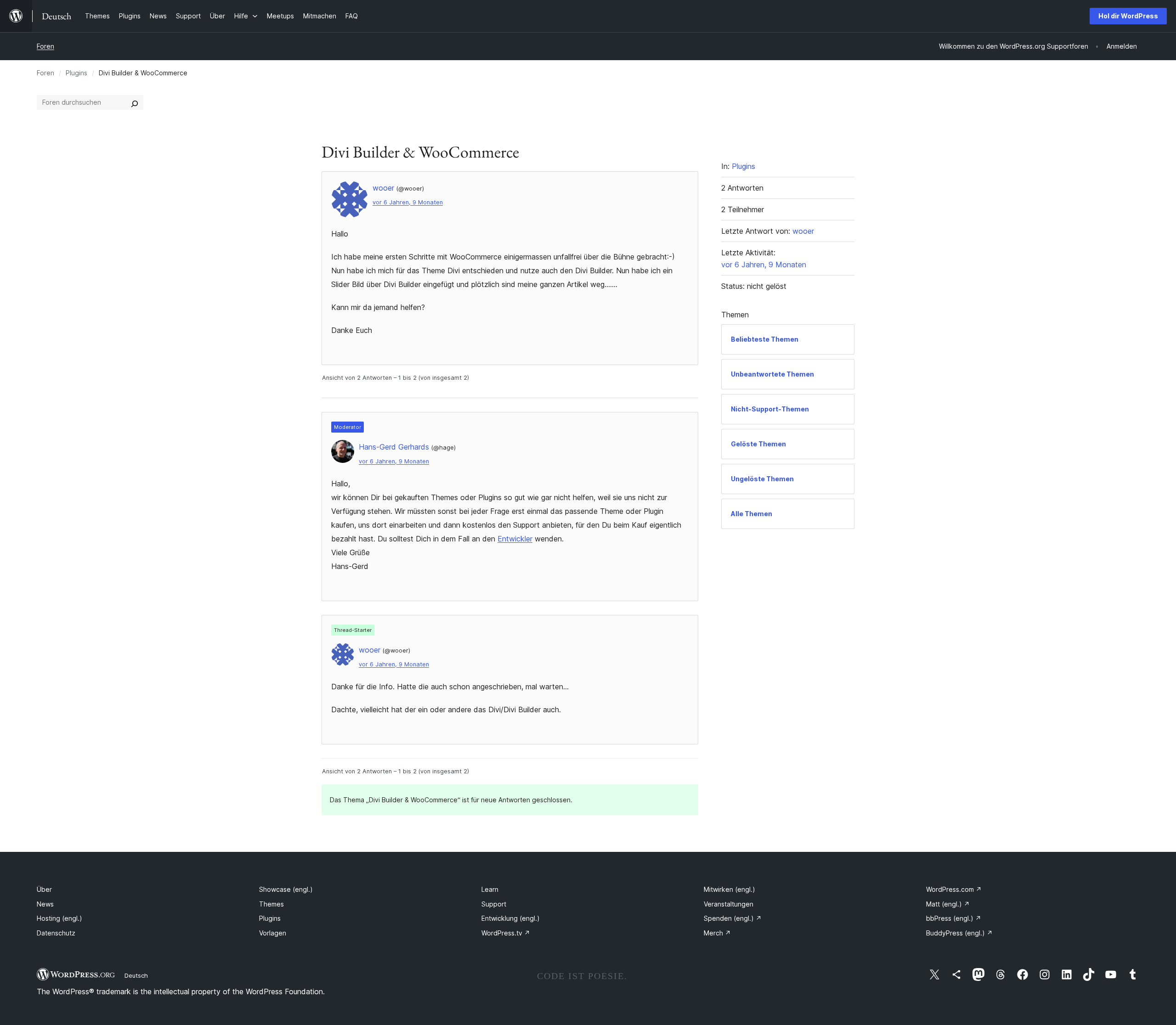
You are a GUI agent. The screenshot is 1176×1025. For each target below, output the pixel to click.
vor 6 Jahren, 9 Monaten (408, 202)
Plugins (76, 73)
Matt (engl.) (948, 904)
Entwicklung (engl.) (510, 918)
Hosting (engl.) (59, 918)
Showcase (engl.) (286, 889)
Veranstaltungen (728, 904)
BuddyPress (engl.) (959, 933)
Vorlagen (272, 933)
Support (493, 904)
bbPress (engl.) (953, 918)
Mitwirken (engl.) (729, 889)
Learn (489, 889)
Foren (45, 46)
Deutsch (136, 975)
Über (44, 889)
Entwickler (515, 538)
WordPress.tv (505, 933)
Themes (271, 904)
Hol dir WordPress (1128, 16)
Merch (717, 933)
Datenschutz (56, 933)
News (45, 904)
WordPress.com (954, 889)
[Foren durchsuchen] (134, 102)
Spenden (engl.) (733, 918)
